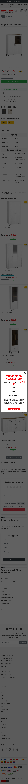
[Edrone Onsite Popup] (14, 392)
